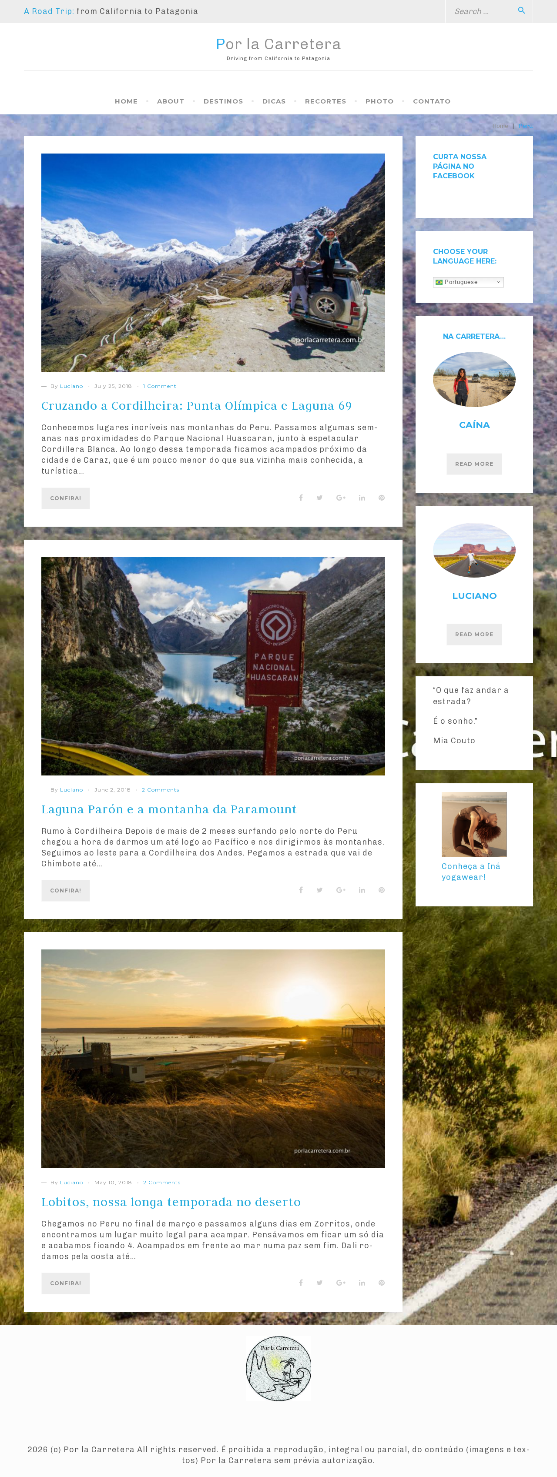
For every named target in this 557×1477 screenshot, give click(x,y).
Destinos (223, 101)
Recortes (325, 101)
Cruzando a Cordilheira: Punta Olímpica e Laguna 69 (196, 405)
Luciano (71, 386)
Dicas (274, 101)
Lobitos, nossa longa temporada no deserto (171, 1201)
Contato (432, 101)
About (171, 101)
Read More (474, 464)
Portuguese (460, 281)
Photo (380, 101)
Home (126, 101)
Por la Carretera (279, 44)
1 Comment (160, 386)
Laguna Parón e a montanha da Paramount (169, 809)
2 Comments (160, 789)
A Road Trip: (49, 11)
